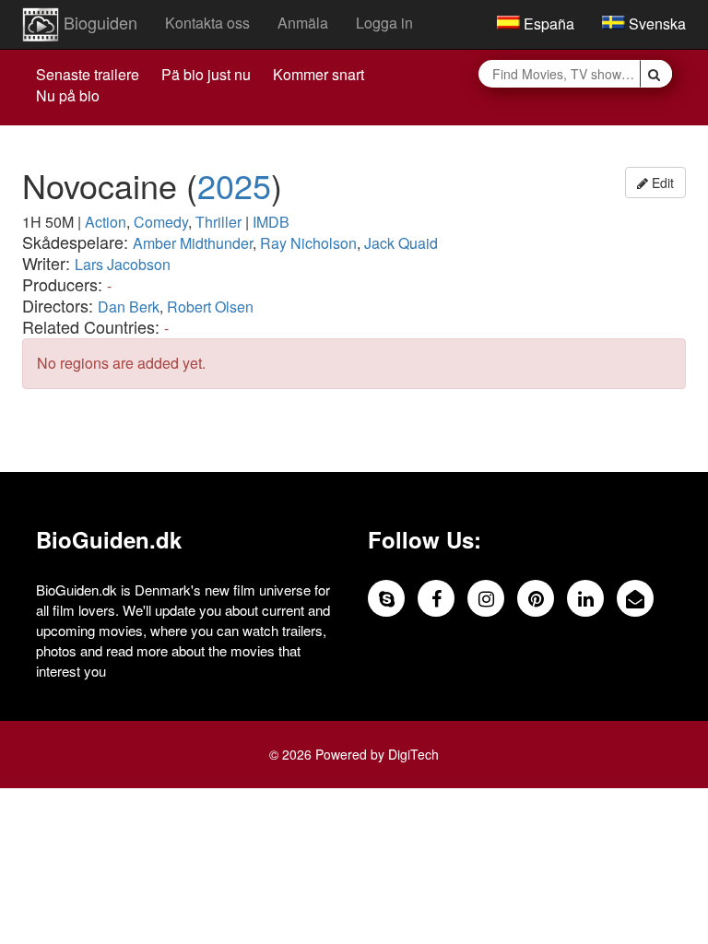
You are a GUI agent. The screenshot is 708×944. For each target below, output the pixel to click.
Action (105, 221)
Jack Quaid (401, 243)
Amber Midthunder (193, 243)
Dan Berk (128, 306)
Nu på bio (68, 95)
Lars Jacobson (123, 264)
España (547, 23)
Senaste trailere (87, 74)
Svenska (655, 23)
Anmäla (302, 22)
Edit (661, 182)
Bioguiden (98, 22)
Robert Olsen (210, 306)
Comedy (161, 221)
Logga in (384, 22)
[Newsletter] (635, 598)
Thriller (218, 221)
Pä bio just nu (206, 74)
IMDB (271, 221)
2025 (234, 184)
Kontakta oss (207, 22)
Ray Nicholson (308, 243)
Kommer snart (318, 74)
